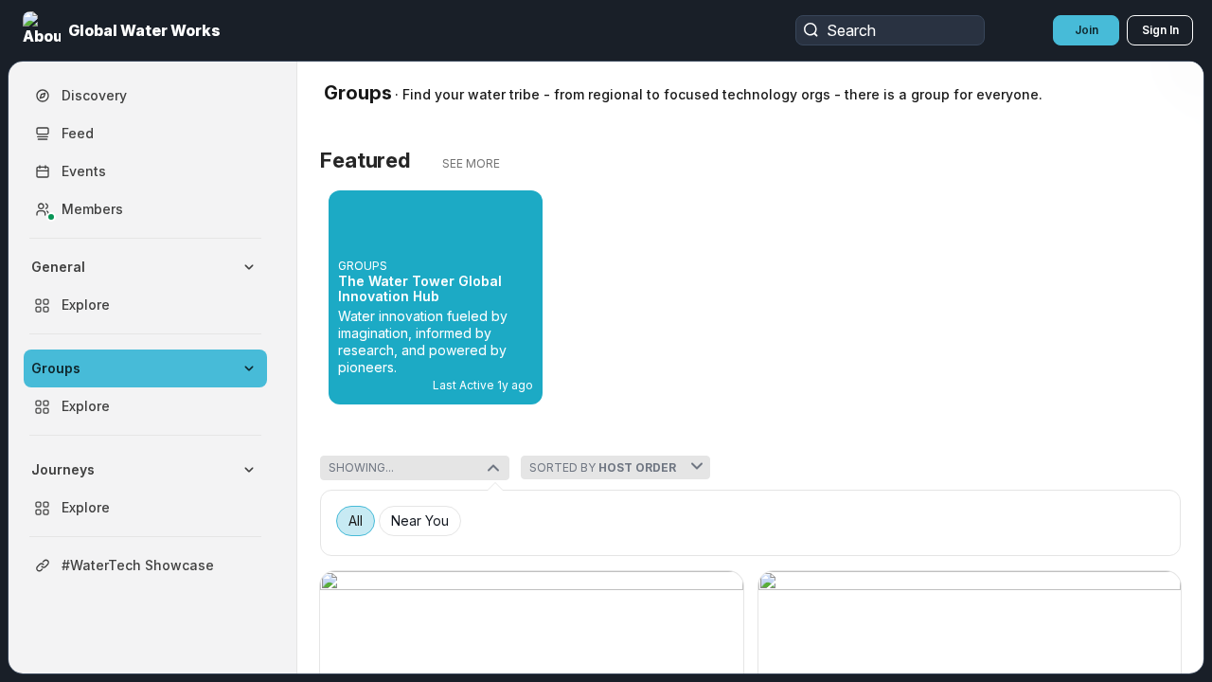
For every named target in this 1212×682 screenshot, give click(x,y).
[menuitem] (145, 286)
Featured (365, 160)
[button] (123, 30)
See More (471, 163)
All (355, 521)
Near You (420, 521)
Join (1086, 30)
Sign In (1160, 30)
